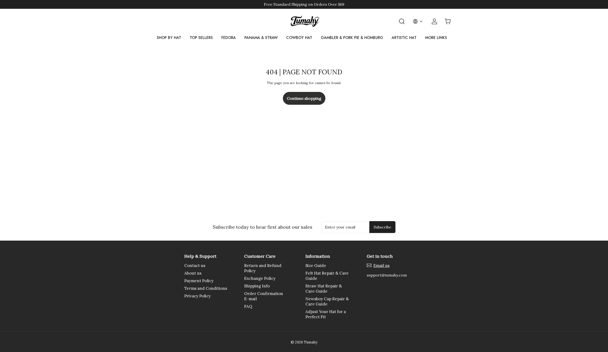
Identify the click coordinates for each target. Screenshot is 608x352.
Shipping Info (257, 286)
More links (436, 37)
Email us (381, 265)
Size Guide (315, 265)
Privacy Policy (197, 296)
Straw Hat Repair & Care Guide (323, 288)
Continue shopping (304, 98)
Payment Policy (199, 280)
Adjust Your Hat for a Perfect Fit (325, 314)
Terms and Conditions (205, 288)
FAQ (248, 306)
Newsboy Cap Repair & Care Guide (327, 301)
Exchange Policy (260, 278)
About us (192, 273)
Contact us (194, 265)
